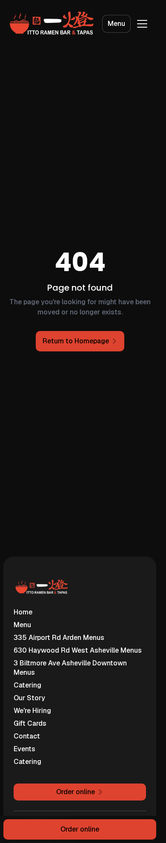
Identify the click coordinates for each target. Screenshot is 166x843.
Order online (79, 829)
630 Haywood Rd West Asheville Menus (78, 650)
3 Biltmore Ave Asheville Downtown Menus (70, 668)
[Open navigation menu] (142, 23)
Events (24, 748)
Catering (27, 685)
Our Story (29, 697)
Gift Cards (30, 723)
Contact (27, 736)
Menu (116, 23)
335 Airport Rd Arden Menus (59, 637)
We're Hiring (32, 710)
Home (23, 612)
